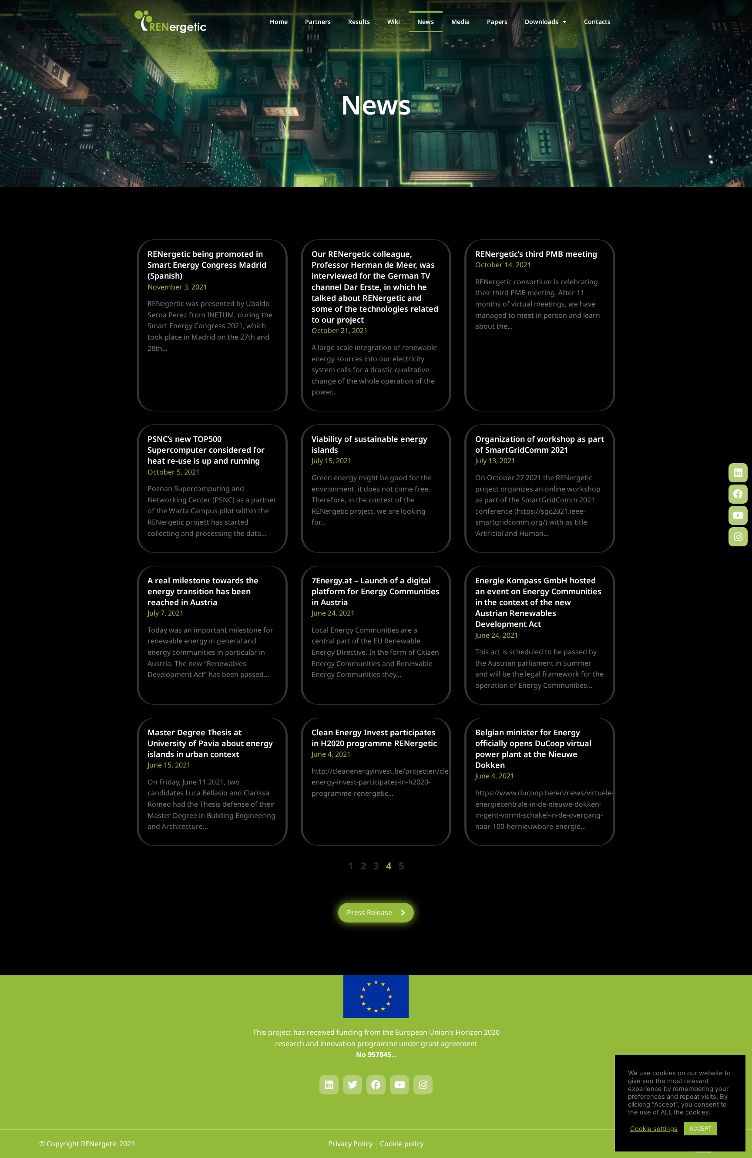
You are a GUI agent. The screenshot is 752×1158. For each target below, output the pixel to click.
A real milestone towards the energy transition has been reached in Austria (203, 591)
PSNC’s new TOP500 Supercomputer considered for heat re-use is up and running (206, 450)
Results (359, 21)
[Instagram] (738, 536)
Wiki (393, 21)
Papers (497, 21)
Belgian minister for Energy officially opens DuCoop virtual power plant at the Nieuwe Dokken (533, 749)
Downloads (541, 21)
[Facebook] (738, 494)
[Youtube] (738, 515)
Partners (318, 21)
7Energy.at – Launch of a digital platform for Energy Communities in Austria (376, 591)
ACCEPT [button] (700, 1128)
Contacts (597, 21)
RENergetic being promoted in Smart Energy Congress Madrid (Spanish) (207, 265)
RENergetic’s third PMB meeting (536, 254)
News (425, 21)
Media (460, 21)
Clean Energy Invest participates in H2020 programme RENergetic (374, 737)
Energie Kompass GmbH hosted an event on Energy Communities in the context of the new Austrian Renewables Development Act (538, 602)
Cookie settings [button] (654, 1129)
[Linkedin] (738, 472)
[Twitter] (352, 1084)
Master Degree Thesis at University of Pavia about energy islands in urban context (210, 743)
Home (279, 21)
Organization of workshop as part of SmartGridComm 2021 (539, 444)
